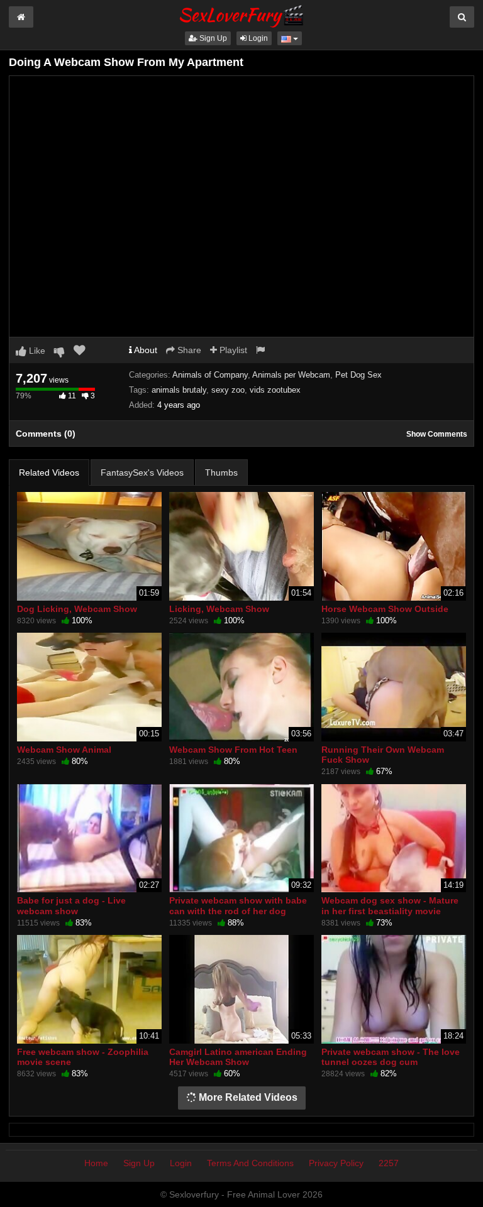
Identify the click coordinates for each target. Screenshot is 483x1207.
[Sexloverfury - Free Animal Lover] (241, 14)
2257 (389, 1163)
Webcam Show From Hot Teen (233, 750)
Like (35, 351)
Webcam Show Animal (64, 750)
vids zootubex (275, 390)
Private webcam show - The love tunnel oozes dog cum (390, 1057)
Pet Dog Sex (358, 375)
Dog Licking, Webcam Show (77, 609)
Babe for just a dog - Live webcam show (71, 905)
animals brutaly (179, 390)
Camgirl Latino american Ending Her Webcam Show (238, 1057)
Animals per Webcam (291, 375)
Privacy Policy (336, 1163)
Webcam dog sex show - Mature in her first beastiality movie (389, 905)
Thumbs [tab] (221, 472)
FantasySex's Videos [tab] (142, 472)
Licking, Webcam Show (219, 609)
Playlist (232, 350)
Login (257, 38)
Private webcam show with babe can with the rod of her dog (238, 905)
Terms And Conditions (250, 1163)
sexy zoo (228, 390)
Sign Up (212, 38)
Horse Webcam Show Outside (384, 609)
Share (188, 350)
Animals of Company (210, 375)
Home (96, 1163)
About (144, 350)
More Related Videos (246, 1097)
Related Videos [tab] (49, 472)
